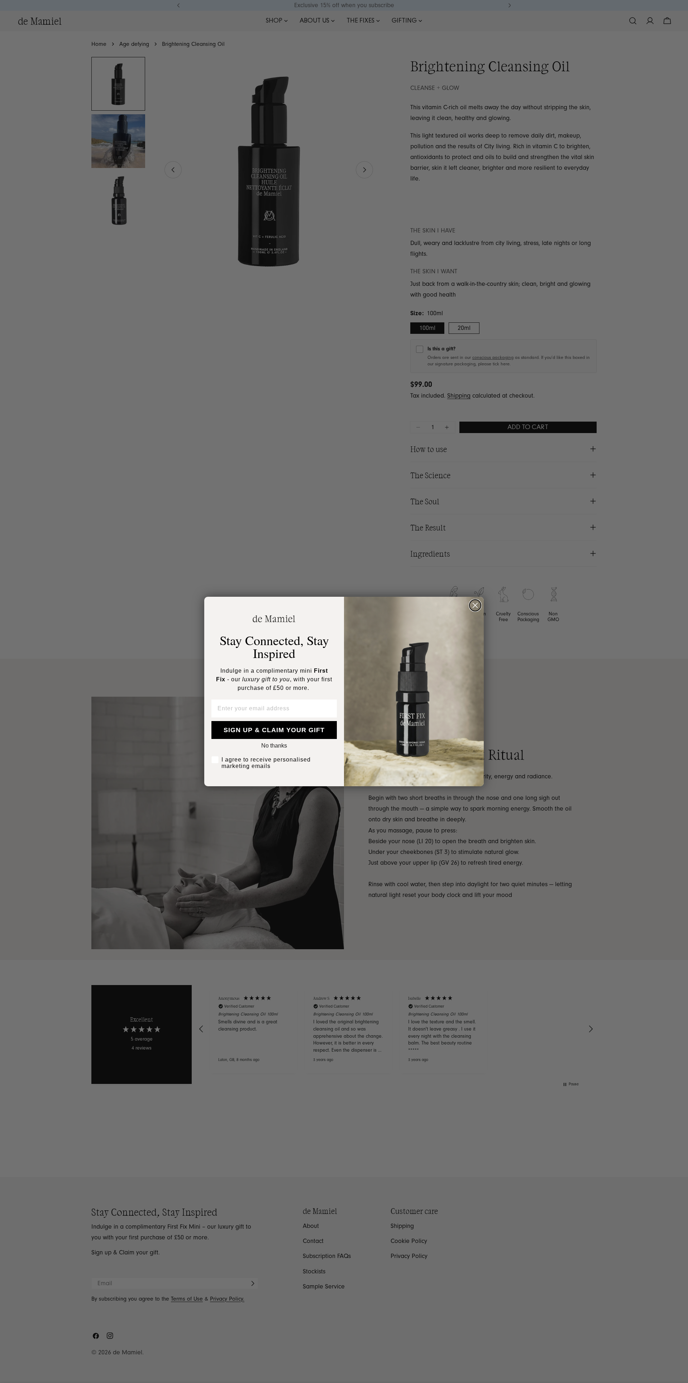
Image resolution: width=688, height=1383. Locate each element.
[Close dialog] (475, 605)
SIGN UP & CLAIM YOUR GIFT (274, 730)
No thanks (274, 746)
